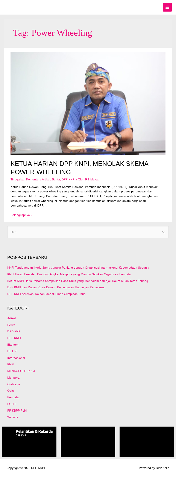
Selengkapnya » (21, 215)
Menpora (13, 377)
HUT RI (12, 351)
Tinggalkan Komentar (25, 179)
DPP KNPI (68, 179)
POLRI (11, 404)
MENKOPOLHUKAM (21, 371)
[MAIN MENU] (167, 7)
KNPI (10, 364)
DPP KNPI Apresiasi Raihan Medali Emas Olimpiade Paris (46, 294)
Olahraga (13, 384)
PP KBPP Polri (17, 410)
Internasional (16, 358)
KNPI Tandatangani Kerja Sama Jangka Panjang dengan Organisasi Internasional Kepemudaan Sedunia (78, 267)
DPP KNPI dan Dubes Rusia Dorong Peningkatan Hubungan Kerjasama (56, 287)
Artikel (46, 179)
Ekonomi (13, 344)
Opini (10, 390)
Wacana (12, 417)
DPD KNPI (14, 331)
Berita (56, 179)
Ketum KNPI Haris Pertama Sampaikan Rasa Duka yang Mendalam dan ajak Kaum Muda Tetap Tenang (77, 281)
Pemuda (13, 397)
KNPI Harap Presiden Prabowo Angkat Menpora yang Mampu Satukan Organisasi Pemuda (69, 274)
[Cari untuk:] (88, 232)
